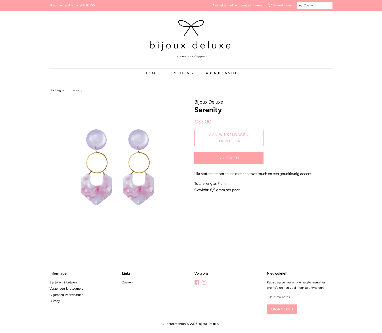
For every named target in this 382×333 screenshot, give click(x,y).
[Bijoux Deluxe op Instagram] (204, 283)
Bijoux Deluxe (208, 324)
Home (152, 73)
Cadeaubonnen (219, 73)
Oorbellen (179, 73)
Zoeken (127, 282)
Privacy (55, 301)
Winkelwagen (282, 5)
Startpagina (57, 90)
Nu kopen (229, 158)
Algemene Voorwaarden (66, 295)
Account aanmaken (248, 5)
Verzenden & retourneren (67, 289)
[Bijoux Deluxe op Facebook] (196, 283)
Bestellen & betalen (63, 282)
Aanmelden (220, 5)
